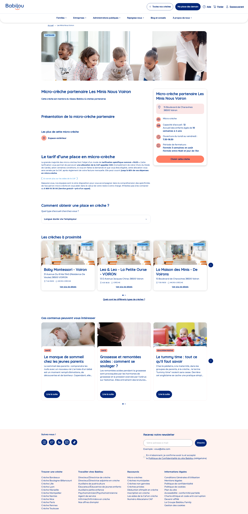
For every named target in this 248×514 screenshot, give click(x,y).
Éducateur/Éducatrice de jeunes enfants (99, 487)
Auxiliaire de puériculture (91, 483)
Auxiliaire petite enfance (91, 490)
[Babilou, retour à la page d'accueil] (14, 7)
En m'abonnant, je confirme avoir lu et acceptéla (176, 457)
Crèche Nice (47, 499)
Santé (47, 350)
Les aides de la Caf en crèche (142, 496)
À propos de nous (181, 18)
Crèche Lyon (48, 487)
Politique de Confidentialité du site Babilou (170, 458)
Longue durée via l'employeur (60, 219)
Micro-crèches (134, 477)
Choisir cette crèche (180, 159)
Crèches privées (135, 487)
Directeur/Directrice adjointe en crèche (99, 480)
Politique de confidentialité (178, 483)
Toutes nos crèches (161, 6)
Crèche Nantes (49, 496)
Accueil (50, 25)
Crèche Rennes (49, 505)
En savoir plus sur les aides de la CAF (59, 178)
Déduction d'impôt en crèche (142, 490)
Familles (60, 18)
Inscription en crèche (138, 493)
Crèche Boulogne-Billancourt (56, 480)
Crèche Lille (47, 483)
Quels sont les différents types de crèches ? (124, 299)
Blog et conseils (158, 18)
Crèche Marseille (50, 490)
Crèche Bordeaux (50, 477)
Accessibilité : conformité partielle (182, 493)
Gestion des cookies (174, 505)
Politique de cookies (174, 487)
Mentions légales (173, 480)
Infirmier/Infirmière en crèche (94, 499)
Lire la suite (52, 394)
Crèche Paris (48, 502)
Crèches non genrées (138, 483)
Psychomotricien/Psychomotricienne (97, 493)
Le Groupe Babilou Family (177, 502)
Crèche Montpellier (51, 493)
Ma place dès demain (188, 6)
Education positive (165, 350)
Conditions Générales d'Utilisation (182, 477)
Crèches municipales (138, 480)
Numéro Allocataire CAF (140, 499)
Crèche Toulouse (50, 508)
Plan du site (170, 490)
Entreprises (78, 18)
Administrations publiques (105, 18)
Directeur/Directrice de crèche (94, 477)
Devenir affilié (171, 499)
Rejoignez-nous (134, 18)
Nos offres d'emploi (88, 502)
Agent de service (87, 496)
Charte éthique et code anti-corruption (185, 496)
